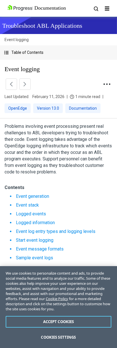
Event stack (27, 205)
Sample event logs (34, 257)
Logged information (35, 222)
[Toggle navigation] (107, 8)
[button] (58, 52)
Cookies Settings (58, 337)
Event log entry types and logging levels (55, 231)
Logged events (31, 214)
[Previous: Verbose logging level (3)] (11, 84)
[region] (58, 307)
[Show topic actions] (106, 84)
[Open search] (95, 8)
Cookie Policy (57, 298)
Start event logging (34, 240)
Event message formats (40, 249)
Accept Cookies (58, 321)
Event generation (32, 196)
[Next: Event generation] (25, 84)
